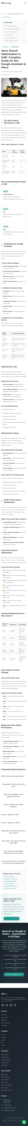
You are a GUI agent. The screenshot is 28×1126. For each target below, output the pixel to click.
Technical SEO (4, 1017)
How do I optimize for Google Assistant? (13, 805)
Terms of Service (21, 1120)
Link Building (4, 1025)
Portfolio (3, 1040)
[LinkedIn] (2, 1005)
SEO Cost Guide (5, 1054)
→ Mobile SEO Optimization (9, 881)
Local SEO (3, 1014)
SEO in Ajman (4, 1082)
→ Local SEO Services (8, 883)
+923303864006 (7, 1105)
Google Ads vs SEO (5, 1059)
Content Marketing (5, 1022)
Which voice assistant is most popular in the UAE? (13, 795)
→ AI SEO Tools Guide (8, 876)
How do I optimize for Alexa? (10, 823)
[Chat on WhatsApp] (24, 1122)
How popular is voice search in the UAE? (13, 785)
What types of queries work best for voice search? (13, 832)
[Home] (1, 13)
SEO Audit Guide (5, 1062)
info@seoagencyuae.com (10, 1107)
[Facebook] (15, 1005)
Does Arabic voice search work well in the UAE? (13, 842)
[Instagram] (11, 1005)
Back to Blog (6, 17)
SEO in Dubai (4, 1074)
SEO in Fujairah (5, 1087)
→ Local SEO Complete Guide (10, 878)
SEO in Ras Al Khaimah (6, 1085)
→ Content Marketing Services (10, 885)
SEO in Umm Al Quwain (6, 1090)
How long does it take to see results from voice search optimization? (13, 862)
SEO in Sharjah (4, 1079)
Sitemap (5, 1120)
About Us (3, 1034)
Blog (5, 13)
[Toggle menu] (25, 2)
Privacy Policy (12, 1120)
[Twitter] (6, 1005)
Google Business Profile (9, 1110)
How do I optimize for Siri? (10, 814)
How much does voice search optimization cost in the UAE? (13, 852)
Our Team (3, 1037)
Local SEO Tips (4, 1057)
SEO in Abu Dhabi (5, 1077)
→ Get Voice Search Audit (9, 888)
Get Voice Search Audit (11, 918)
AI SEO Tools (4, 1065)
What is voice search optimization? (12, 776)
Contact (3, 1045)
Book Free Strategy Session (13, 974)
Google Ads (4, 1020)
